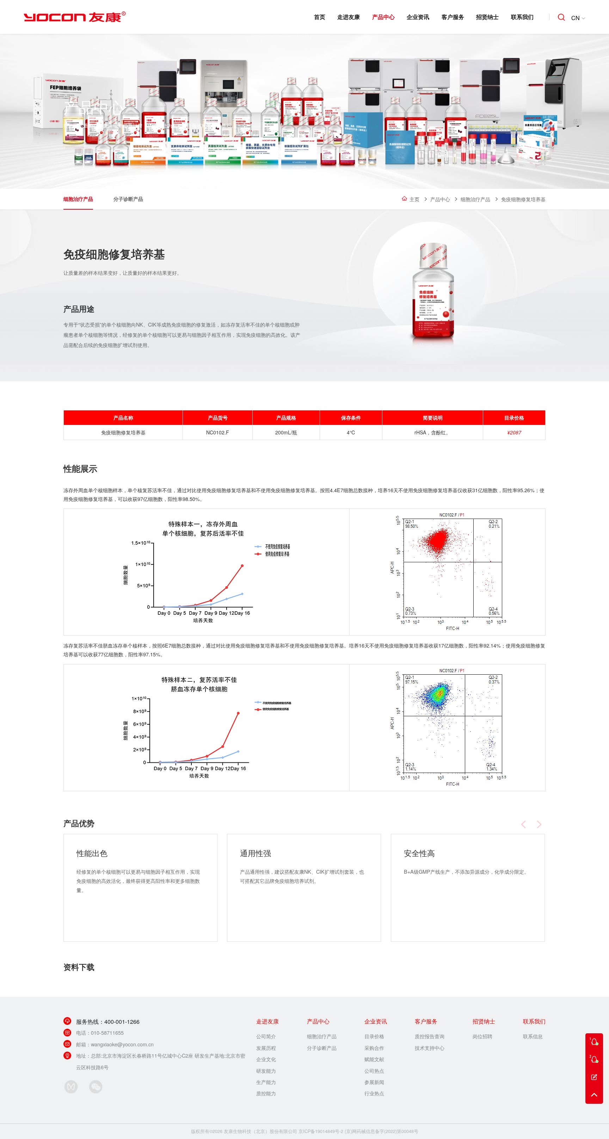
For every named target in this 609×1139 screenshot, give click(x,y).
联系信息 (533, 1036)
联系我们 (522, 17)
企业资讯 (418, 17)
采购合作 (374, 1047)
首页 (319, 17)
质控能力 (266, 1093)
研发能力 (266, 1070)
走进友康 (348, 17)
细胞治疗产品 (475, 199)
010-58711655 (107, 1032)
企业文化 (266, 1059)
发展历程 (266, 1047)
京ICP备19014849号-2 (321, 1131)
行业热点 (374, 1093)
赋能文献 (374, 1059)
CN (575, 17)
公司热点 (374, 1070)
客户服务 (453, 17)
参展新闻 (374, 1081)
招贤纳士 (487, 17)
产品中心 (383, 17)
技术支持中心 (429, 1047)
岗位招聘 (482, 1036)
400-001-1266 (122, 1021)
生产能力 (266, 1081)
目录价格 (374, 1036)
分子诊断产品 (128, 198)
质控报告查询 (429, 1036)
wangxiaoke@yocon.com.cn (122, 1044)
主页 (414, 199)
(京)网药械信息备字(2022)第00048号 (381, 1131)
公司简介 (266, 1036)
